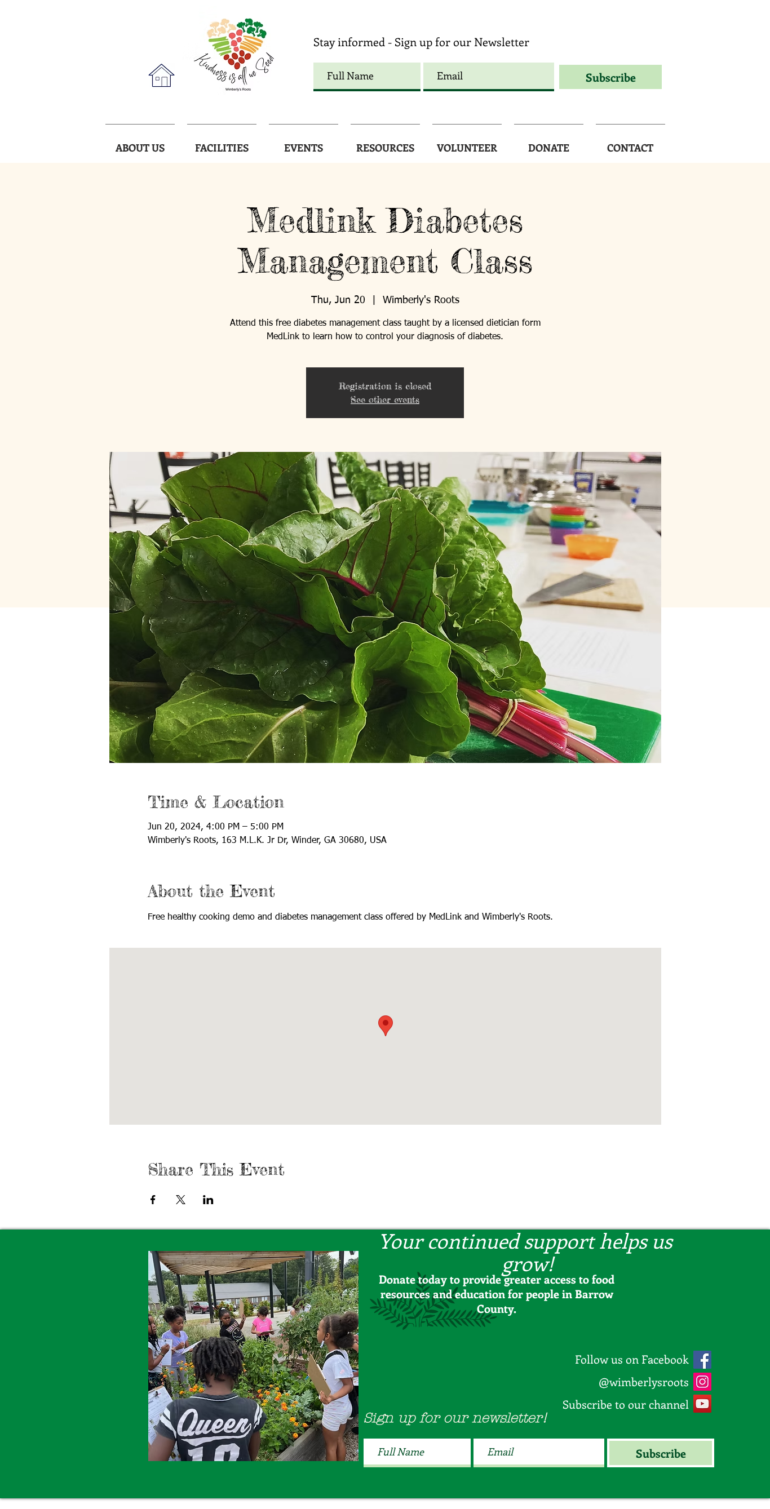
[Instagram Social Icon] (702, 1382)
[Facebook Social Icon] (702, 1360)
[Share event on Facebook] (153, 1199)
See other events (385, 399)
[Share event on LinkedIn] (208, 1199)
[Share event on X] (180, 1199)
